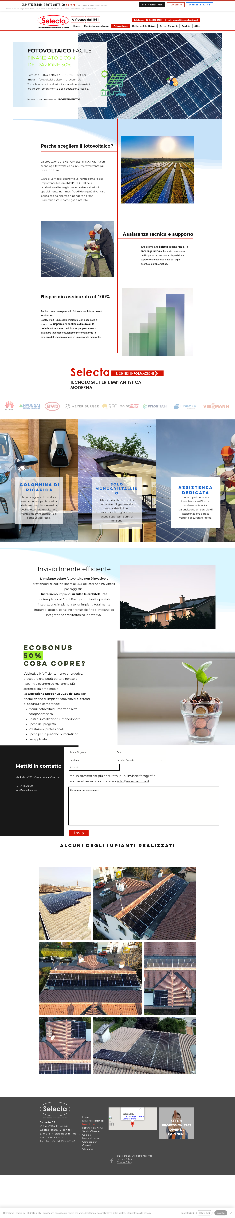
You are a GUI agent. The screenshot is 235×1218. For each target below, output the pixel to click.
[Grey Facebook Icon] (112, 1161)
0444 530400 (175, 5)
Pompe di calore (90, 1138)
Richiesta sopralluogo (93, 1120)
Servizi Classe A (91, 1131)
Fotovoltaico (88, 1124)
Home (85, 1117)
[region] (176, 1123)
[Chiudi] (231, 1212)
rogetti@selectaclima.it (186, 20)
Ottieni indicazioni (201, 5)
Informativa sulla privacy (138, 1212)
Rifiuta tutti (204, 1212)
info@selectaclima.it (133, 781)
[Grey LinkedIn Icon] (112, 1123)
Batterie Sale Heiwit (92, 1127)
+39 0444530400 (153, 20)
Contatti (86, 1145)
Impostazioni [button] (187, 1212)
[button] (168, 26)
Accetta (221, 1212)
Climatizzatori (89, 1141)
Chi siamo (87, 1148)
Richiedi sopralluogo (152, 5)
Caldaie (86, 1134)
